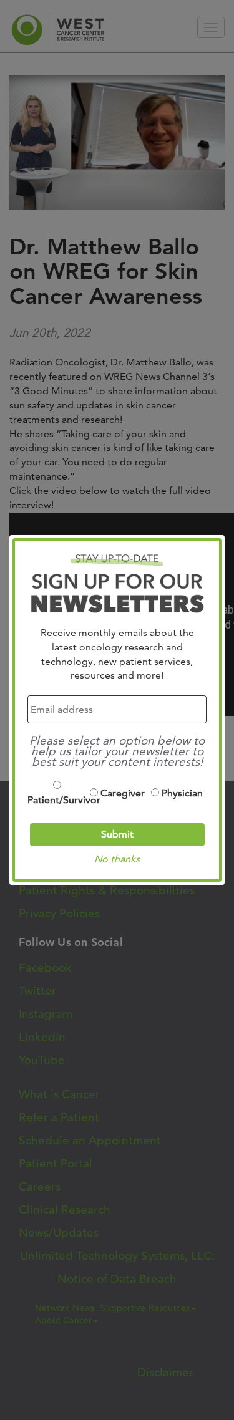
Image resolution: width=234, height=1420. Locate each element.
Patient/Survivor (57, 800)
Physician (182, 793)
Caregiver (122, 793)
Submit (117, 834)
